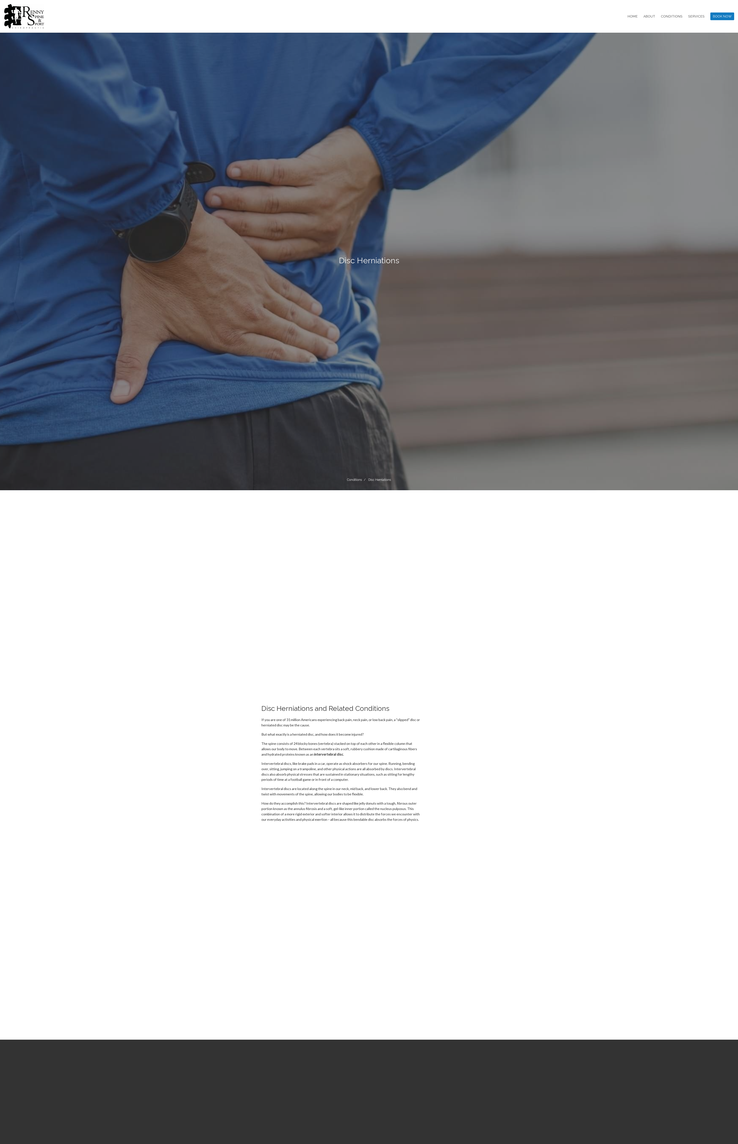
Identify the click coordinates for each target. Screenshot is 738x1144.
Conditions (671, 16)
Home (632, 16)
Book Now (722, 16)
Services (696, 16)
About (649, 16)
